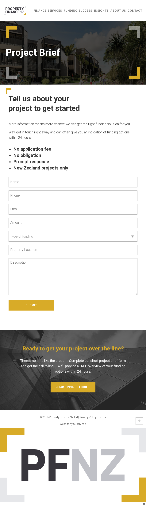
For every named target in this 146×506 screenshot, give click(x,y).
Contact (135, 10)
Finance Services (47, 10)
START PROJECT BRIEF (73, 387)
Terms (102, 417)
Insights (101, 10)
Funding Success (78, 10)
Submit (31, 305)
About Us (118, 10)
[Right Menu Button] (144, 504)
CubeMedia (79, 423)
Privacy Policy (87, 417)
